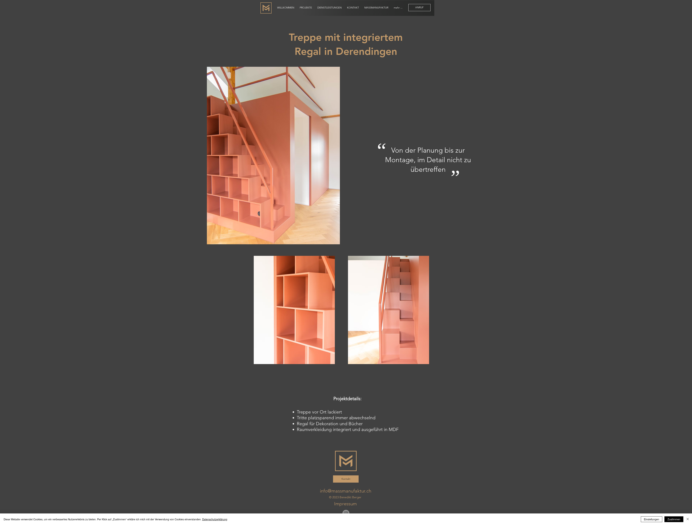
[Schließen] (688, 519)
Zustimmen (673, 519)
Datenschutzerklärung (214, 519)
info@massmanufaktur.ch (345, 491)
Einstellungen (651, 519)
